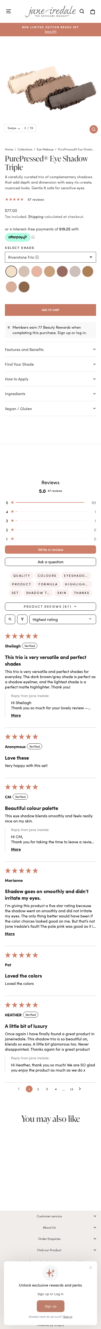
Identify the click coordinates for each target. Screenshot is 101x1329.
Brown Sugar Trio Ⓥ (11, 287)
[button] (50, 502)
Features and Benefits (24, 349)
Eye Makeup (45, 149)
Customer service (49, 1216)
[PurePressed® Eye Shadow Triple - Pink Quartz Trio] (35, 1189)
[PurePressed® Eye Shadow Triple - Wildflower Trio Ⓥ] (24, 1189)
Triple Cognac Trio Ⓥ (87, 271)
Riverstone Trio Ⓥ (11, 271)
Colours (47, 575)
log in (81, 332)
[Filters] (22, 619)
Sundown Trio (75, 271)
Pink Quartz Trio (62, 271)
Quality (21, 575)
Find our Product (49, 1250)
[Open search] (10, 619)
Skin (61, 593)
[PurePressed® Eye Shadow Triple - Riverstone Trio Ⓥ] (13, 1189)
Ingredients (15, 393)
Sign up (64, 332)
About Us (49, 1227)
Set (15, 593)
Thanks (81, 593)
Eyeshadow (76, 575)
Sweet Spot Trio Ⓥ (24, 287)
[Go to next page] (81, 1089)
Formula (48, 584)
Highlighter (78, 584)
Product (21, 584)
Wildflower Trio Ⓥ (36, 271)
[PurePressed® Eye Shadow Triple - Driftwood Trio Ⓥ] (19, 1189)
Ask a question (50, 561)
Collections (25, 149)
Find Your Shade (20, 364)
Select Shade (19, 247)
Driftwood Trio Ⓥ (24, 271)
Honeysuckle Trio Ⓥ (49, 271)
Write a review (50, 549)
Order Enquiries (49, 1238)
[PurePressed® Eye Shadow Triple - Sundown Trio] (40, 1189)
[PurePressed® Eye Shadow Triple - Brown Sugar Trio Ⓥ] (27, 1194)
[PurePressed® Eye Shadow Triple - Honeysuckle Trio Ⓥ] (29, 1189)
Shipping (35, 216)
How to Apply (17, 378)
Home (9, 149)
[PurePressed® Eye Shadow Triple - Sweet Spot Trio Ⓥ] (32, 1194)
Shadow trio (39, 593)
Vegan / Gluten (18, 408)
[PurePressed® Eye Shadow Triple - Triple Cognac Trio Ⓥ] (21, 1194)
